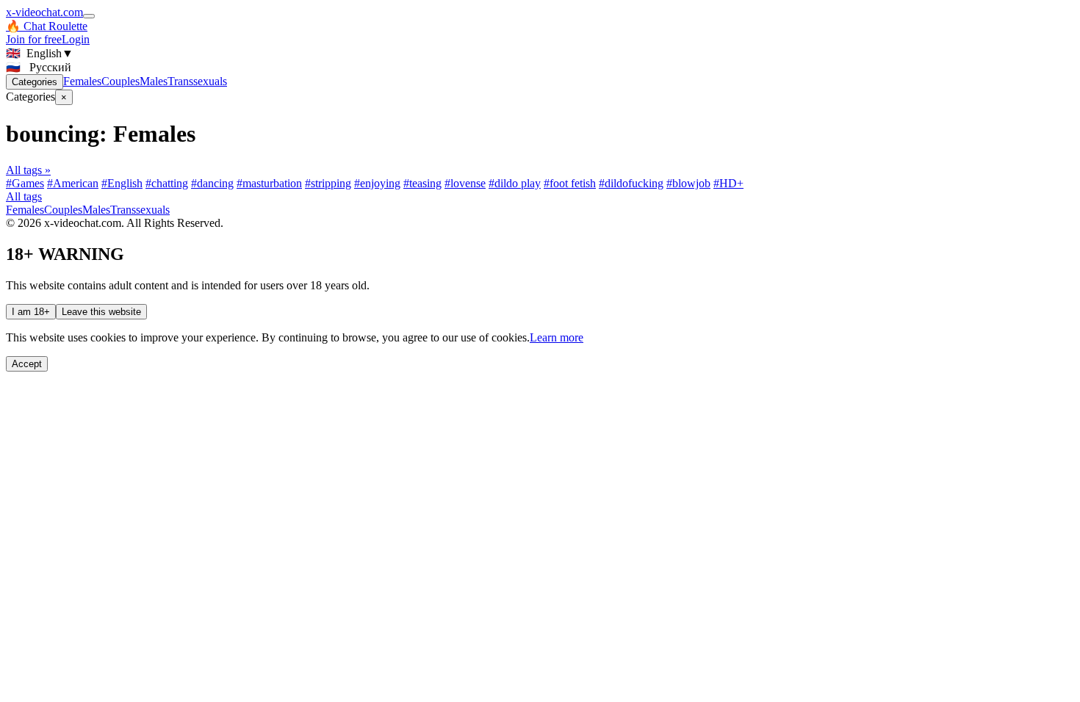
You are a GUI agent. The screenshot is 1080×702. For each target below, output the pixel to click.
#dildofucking (631, 183)
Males (154, 81)
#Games (25, 183)
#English (122, 183)
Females (82, 81)
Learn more (556, 337)
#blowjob (688, 183)
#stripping (328, 183)
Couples (120, 81)
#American (72, 183)
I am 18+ (31, 311)
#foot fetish (570, 183)
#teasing (422, 183)
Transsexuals (197, 81)
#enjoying (377, 183)
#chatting (166, 183)
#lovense (465, 183)
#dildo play (515, 183)
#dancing (212, 183)
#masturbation (269, 183)
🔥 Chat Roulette (46, 26)
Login (76, 39)
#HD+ (728, 183)
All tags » (28, 170)
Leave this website (101, 311)
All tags (24, 196)
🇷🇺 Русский (38, 67)
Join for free (34, 39)
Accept (27, 363)
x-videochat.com (44, 12)
